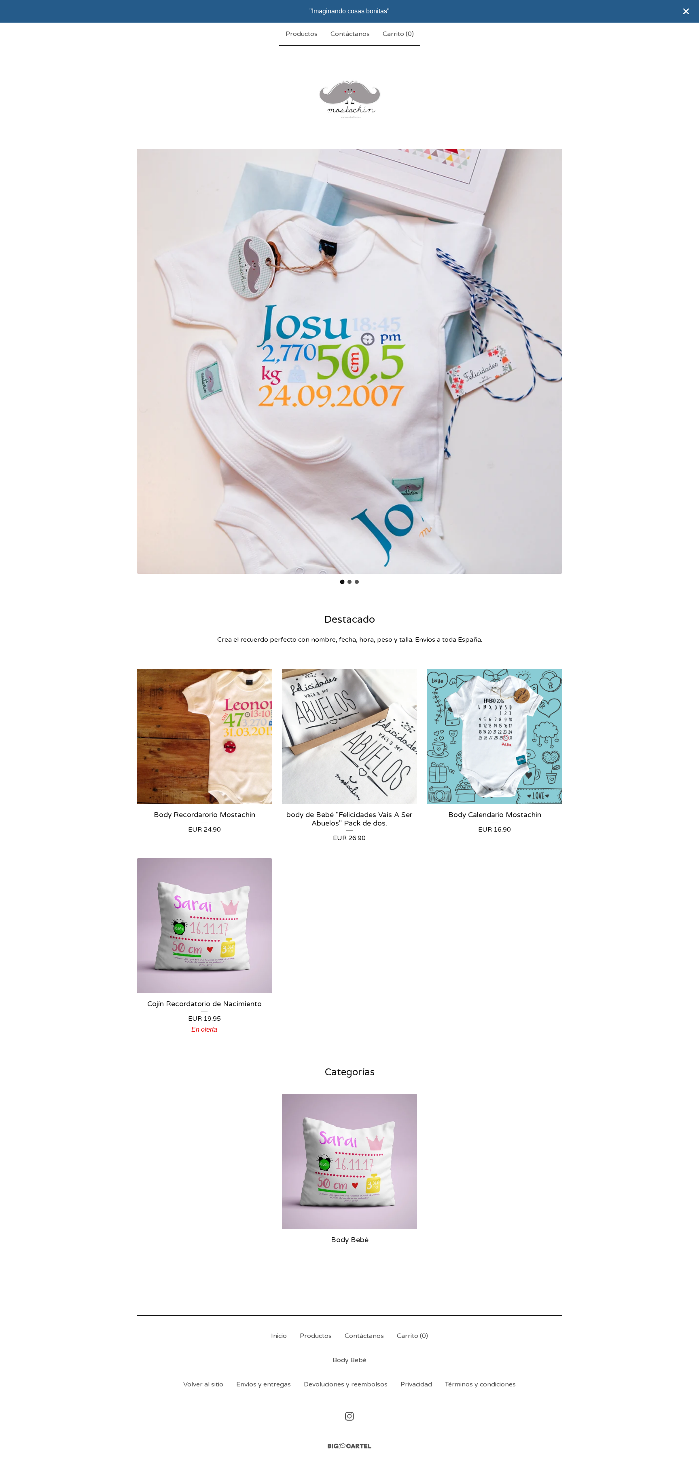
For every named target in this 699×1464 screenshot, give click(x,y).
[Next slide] (550, 355)
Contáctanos (350, 34)
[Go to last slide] (148, 355)
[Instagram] (349, 1416)
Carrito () (398, 34)
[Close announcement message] (686, 11)
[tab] (342, 582)
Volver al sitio (203, 1384)
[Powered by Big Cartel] (349, 1446)
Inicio (279, 1336)
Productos (302, 34)
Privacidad (416, 1384)
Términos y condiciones (480, 1384)
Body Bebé (349, 1360)
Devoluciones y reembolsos (346, 1384)
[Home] (350, 97)
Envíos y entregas (263, 1384)
